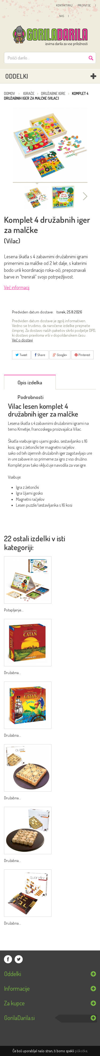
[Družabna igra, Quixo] (27, 768)
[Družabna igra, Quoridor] (27, 893)
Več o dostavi (22, 340)
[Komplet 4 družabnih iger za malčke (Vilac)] (36, 197)
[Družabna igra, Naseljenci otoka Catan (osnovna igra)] (27, 642)
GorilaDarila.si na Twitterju (19, 959)
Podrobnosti (30, 397)
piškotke (81, 1051)
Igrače (28, 93)
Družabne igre (53, 93)
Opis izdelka (30, 382)
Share (41, 355)
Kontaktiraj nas (63, 10)
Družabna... (12, 672)
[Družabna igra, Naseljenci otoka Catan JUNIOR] (27, 705)
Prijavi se (84, 5)
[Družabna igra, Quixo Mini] (27, 830)
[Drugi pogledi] (84, 196)
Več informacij (16, 287)
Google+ (61, 355)
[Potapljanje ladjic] (27, 580)
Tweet (23, 355)
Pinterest (84, 355)
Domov (9, 93)
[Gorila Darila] (50, 36)
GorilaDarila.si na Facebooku (8, 959)
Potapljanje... (14, 609)
